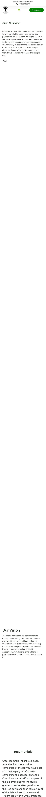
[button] (19, 10)
